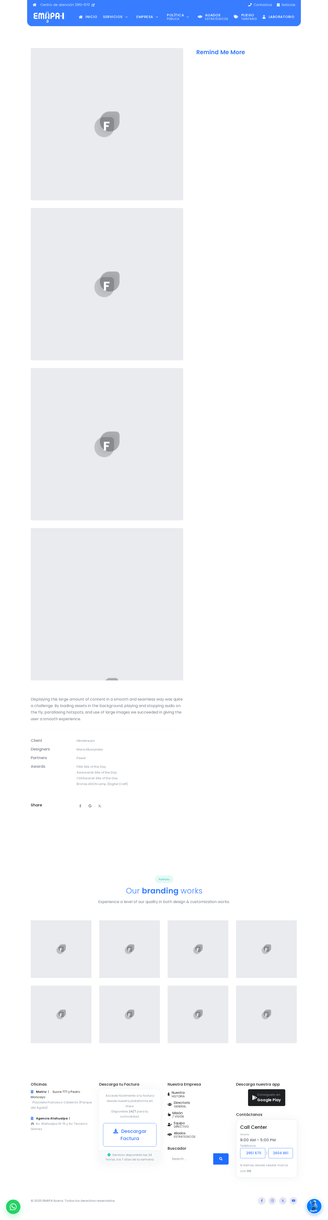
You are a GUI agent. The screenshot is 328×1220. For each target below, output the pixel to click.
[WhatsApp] (13, 1207)
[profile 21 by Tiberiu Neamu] (129, 1014)
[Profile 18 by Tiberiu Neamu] (129, 949)
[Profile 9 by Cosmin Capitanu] (61, 949)
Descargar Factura (133, 1135)
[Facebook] (262, 1201)
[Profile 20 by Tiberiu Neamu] (266, 1014)
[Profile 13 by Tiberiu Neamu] (198, 949)
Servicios (113, 16)
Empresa (145, 16)
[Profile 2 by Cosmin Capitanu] (266, 949)
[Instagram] (272, 1201)
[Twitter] (283, 1201)
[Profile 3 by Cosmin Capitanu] (198, 1014)
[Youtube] (293, 1201)
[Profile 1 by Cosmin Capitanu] (61, 1014)
